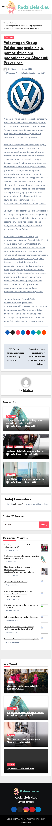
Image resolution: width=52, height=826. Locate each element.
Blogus (39, 819)
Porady (29, 447)
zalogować (18, 504)
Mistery (14, 69)
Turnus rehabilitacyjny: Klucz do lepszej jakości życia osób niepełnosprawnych (18, 594)
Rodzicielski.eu (26, 797)
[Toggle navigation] (3, 7)
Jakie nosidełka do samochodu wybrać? (21, 639)
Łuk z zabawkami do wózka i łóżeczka (21, 617)
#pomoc (36, 73)
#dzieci (29, 73)
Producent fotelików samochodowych (25, 451)
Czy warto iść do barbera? (15, 582)
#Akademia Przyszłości (15, 73)
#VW (43, 73)
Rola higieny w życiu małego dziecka (25, 479)
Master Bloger (16, 426)
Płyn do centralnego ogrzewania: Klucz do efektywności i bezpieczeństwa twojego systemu (19, 569)
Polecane (9, 37)
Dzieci (9, 447)
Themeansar (25, 822)
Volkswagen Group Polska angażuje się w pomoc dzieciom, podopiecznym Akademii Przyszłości (26, 53)
